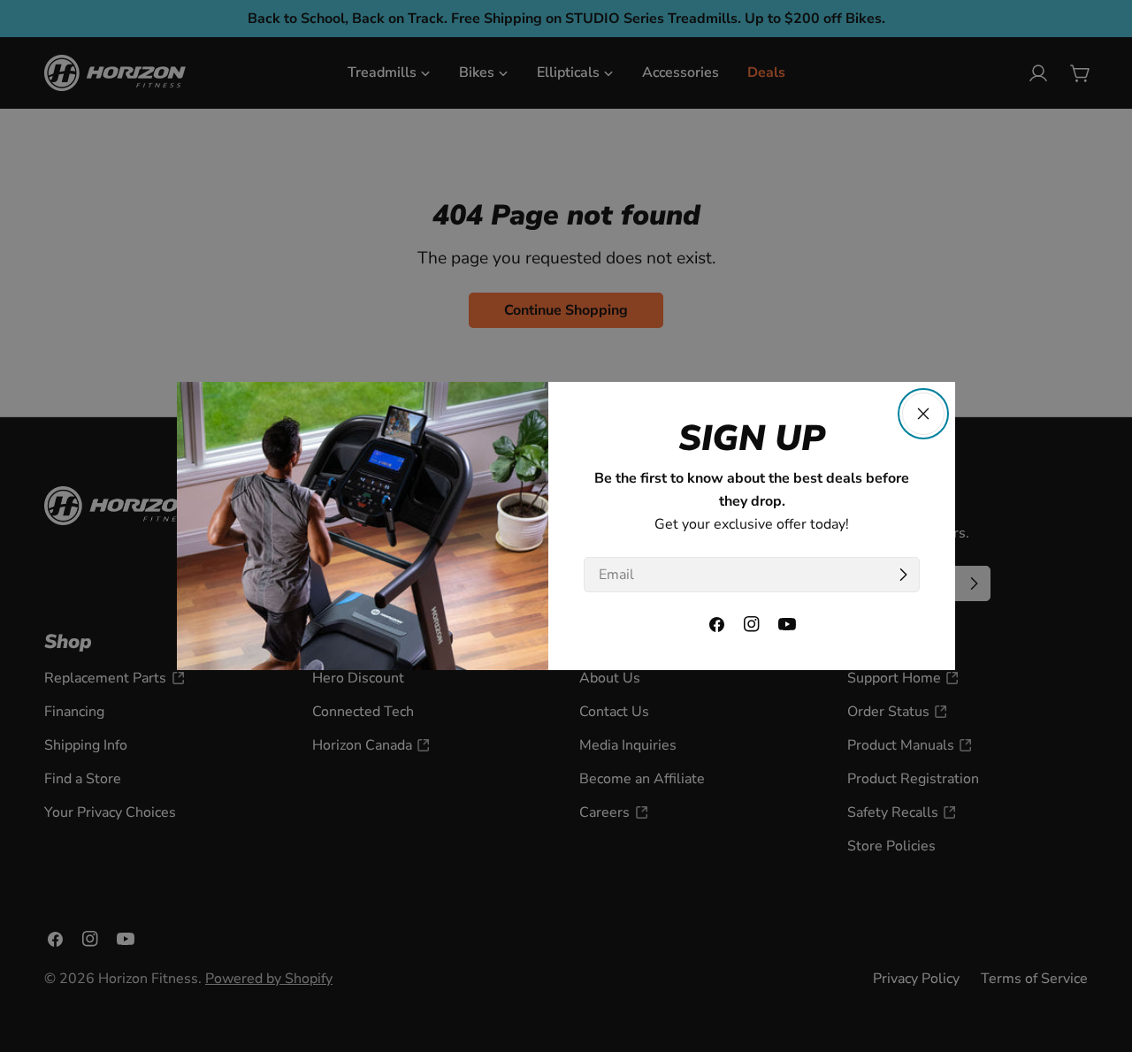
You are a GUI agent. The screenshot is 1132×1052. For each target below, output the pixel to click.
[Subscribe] (903, 575)
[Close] (923, 414)
